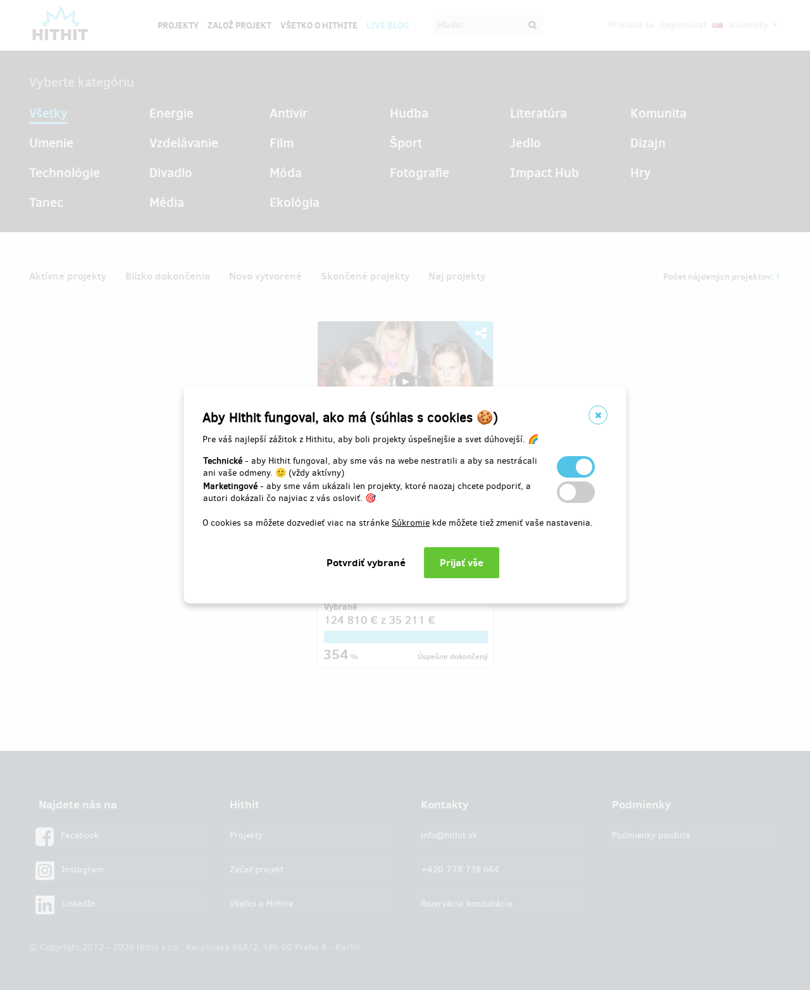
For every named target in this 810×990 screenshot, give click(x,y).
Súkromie (411, 523)
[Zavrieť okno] (598, 414)
